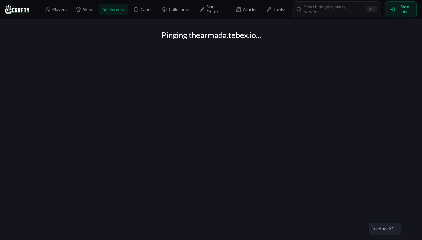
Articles (250, 9)
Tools (279, 9)
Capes (146, 9)
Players (59, 9)
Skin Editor (212, 9)
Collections (179, 9)
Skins (88, 9)
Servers (116, 9)
